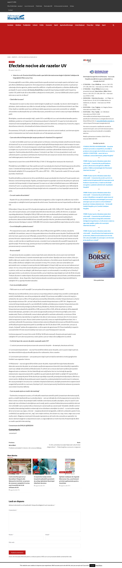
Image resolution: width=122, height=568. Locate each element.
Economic (49, 25)
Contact (10, 10)
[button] (113, 25)
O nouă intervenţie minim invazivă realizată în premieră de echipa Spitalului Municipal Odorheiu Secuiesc (44, 480)
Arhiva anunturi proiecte (61, 6)
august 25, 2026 (38, 486)
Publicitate (39, 6)
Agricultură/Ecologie (66, 25)
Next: (63, 445)
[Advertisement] (61, 40)
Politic (42, 25)
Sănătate (18, 25)
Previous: (25, 445)
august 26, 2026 (13, 490)
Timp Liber (90, 25)
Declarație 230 (48, 6)
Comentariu (13, 510)
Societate (10, 25)
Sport (104, 25)
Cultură (35, 25)
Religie (98, 25)
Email (47, 534)
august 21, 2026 (64, 486)
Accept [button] (92, 565)
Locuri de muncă (29, 6)
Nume (11, 534)
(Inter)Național (79, 25)
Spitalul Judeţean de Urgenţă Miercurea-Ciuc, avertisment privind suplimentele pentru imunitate (69, 480)
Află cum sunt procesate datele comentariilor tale (56, 556)
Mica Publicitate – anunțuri (15, 6)
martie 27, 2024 (14, 70)
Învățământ (26, 25)
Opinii (56, 25)
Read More (98, 565)
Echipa (72, 6)
